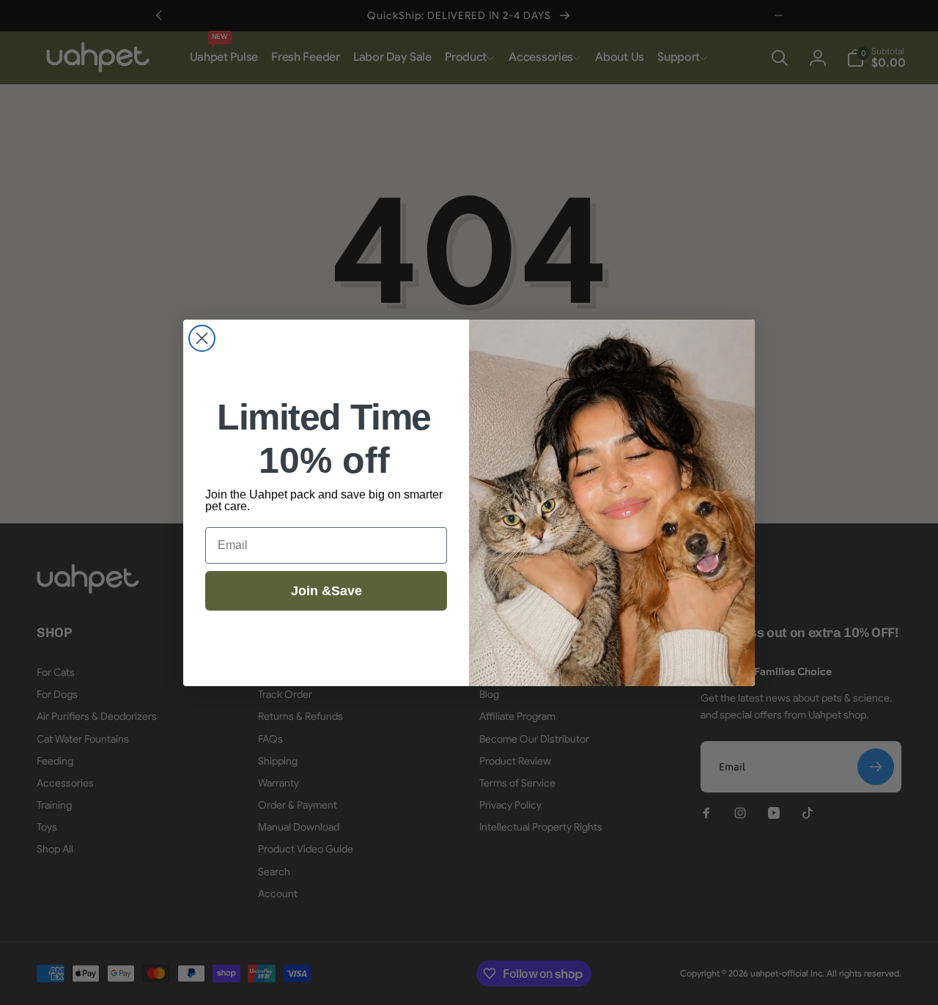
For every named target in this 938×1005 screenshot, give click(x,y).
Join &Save (326, 591)
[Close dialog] (202, 338)
